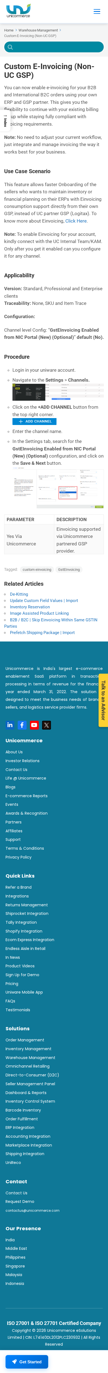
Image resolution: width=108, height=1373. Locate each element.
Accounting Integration (28, 1136)
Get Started (30, 1361)
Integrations (17, 896)
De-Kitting (19, 594)
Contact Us (16, 769)
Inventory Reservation (30, 606)
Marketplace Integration (29, 1145)
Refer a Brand (19, 887)
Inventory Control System (30, 1101)
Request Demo (20, 1201)
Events (12, 804)
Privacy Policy (19, 857)
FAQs (10, 1001)
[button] (5, 120)
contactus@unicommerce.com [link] (33, 1210)
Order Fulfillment (22, 1119)
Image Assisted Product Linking (39, 613)
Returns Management (27, 905)
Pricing (12, 983)
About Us (14, 752)
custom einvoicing (37, 569)
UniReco (13, 1162)
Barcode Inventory (23, 1110)
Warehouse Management (30, 1057)
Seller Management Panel (30, 1084)
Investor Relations (23, 761)
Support (13, 839)
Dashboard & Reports (26, 1092)
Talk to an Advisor (103, 700)
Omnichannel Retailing (28, 1066)
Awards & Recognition (27, 813)
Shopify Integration (24, 931)
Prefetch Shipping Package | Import (42, 632)
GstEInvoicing (69, 569)
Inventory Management (29, 1049)
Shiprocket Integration (27, 913)
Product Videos (20, 966)
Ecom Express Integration (30, 939)
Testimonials (18, 1010)
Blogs (11, 787)
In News (13, 957)
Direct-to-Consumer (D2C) (32, 1075)
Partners (14, 822)
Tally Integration (21, 922)
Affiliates (14, 831)
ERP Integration (20, 1127)
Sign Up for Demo (22, 975)
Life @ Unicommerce (26, 778)
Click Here (76, 221)
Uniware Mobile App (24, 992)
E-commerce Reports (27, 796)
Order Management (25, 1040)
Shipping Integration (25, 1154)
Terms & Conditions (25, 848)
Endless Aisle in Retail (25, 948)
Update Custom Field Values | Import (44, 600)
